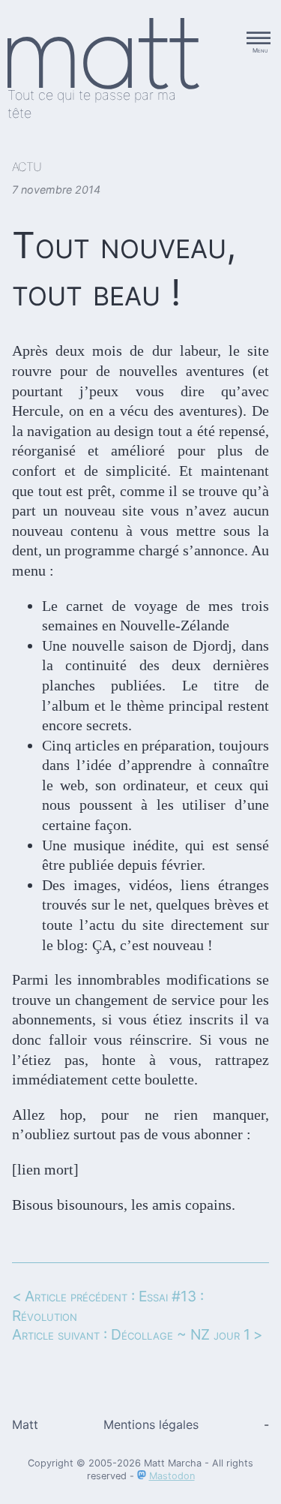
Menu (260, 50)
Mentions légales (151, 1424)
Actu (26, 166)
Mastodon (172, 1475)
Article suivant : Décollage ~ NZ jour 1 (131, 1334)
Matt (25, 1424)
